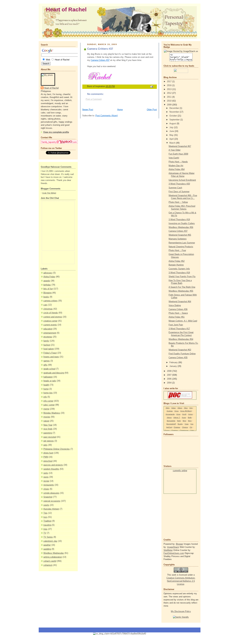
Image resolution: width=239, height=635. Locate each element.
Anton (190, 414)
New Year (47, 425)
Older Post (152, 109)
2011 (169, 97)
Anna (176, 411)
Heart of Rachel (66, 9)
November (174, 112)
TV (44, 533)
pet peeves (48, 441)
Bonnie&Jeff (171, 424)
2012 (169, 93)
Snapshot (47, 497)
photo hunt (48, 453)
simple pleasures (51, 493)
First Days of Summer (179, 191)
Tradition (47, 521)
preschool (48, 461)
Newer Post (87, 109)
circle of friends (50, 313)
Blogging (47, 293)
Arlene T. (176, 417)
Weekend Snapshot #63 (180, 350)
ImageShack (173, 547)
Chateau (177, 427)
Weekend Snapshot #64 (180, 301)
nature (46, 421)
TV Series (48, 537)
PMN (45, 457)
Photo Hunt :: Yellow (178, 202)
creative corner (50, 321)
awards (46, 281)
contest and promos (52, 317)
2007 (169, 375)
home (46, 389)
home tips (48, 393)
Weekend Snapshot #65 (180, 235)
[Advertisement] (173, 515)
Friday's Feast (50, 353)
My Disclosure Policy (181, 611)
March (172, 143)
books (46, 297)
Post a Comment (94, 99)
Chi (191, 427)
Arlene (169, 417)
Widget (53, 193)
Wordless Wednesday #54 (181, 339)
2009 (169, 105)
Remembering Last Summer (182, 243)
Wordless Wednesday (53, 553)
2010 (169, 101)
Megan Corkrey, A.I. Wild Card (183, 321)
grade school (49, 369)
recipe (46, 481)
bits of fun (48, 289)
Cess (186, 424)
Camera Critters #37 (100, 60)
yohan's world (49, 561)
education (48, 329)
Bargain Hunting (176, 265)
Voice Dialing (175, 305)
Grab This (46, 193)
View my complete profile (56, 132)
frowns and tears (51, 357)
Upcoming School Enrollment (182, 180)
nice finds (48, 429)
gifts (45, 365)
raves (46, 477)
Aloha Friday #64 (177, 169)
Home (120, 109)
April (171, 139)
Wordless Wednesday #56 (181, 227)
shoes (46, 489)
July (171, 127)
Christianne (184, 430)
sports (46, 505)
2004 (169, 383)
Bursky (180, 424)
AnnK (184, 414)
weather (47, 545)
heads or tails (49, 381)
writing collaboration (52, 557)
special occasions (51, 501)
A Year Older (174, 150)
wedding (47, 549)
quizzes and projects (53, 465)
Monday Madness (51, 413)
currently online (180, 471)
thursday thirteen (51, 509)
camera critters (50, 301)
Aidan (173, 408)
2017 (169, 81)
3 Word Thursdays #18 (179, 273)
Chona (166, 430)
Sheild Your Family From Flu (182, 276)
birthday (47, 285)
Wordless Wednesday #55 (181, 291)
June (172, 131)
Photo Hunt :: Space (178, 313)
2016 (169, 85)
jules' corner (49, 405)
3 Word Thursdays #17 (179, 329)
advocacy (48, 273)
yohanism (48, 565)
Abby (168, 408)
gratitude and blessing (53, 373)
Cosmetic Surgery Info (179, 269)
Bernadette (171, 421)
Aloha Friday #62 (177, 261)
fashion (46, 345)
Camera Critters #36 (178, 309)
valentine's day (50, 541)
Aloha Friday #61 (177, 317)
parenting (47, 433)
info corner (48, 401)
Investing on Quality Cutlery (182, 223)
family (46, 341)
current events (50, 325)
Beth (179, 421)
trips (45, 529)
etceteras (47, 337)
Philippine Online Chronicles (56, 449)
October (173, 116)
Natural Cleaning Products (181, 247)
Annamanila (170, 414)
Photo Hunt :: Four (177, 250)
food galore (48, 349)
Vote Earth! (174, 158)
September (174, 120)
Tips (45, 513)
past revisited (49, 437)
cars (45, 305)
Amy (191, 408)
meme (46, 409)
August (173, 123)
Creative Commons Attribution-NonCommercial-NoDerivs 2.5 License (180, 581)
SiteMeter (168, 550)
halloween (48, 377)
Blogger (179, 544)
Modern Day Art (176, 166)
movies (46, 417)
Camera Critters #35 (178, 357)
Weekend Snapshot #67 (180, 146)
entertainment (49, 333)
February (173, 362)
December (174, 108)
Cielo (192, 430)
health (46, 385)
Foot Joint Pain (176, 325)
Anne (178, 414)
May (171, 135)
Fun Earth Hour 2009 (178, 154)
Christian (174, 430)
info (45, 397)
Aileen (180, 408)
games (46, 361)
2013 (169, 89)
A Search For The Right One (182, 287)
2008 (169, 371)
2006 (169, 379)
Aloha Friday (49, 277)
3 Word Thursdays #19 (179, 219)
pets (45, 445)
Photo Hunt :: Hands (178, 162)
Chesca (185, 427)
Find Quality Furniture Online (182, 354)
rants (45, 473)
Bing (184, 421)
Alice (186, 408)
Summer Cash (175, 188)
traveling (47, 525)
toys (45, 517)
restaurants (48, 485)
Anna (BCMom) (186, 411)
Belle (190, 417)
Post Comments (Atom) (106, 115)
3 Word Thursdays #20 (179, 184)
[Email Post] (151, 86)
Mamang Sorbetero (177, 239)
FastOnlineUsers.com (174, 553)
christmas (48, 309)
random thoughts (51, 469)
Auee (184, 417)
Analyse (170, 411)
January (173, 366)
